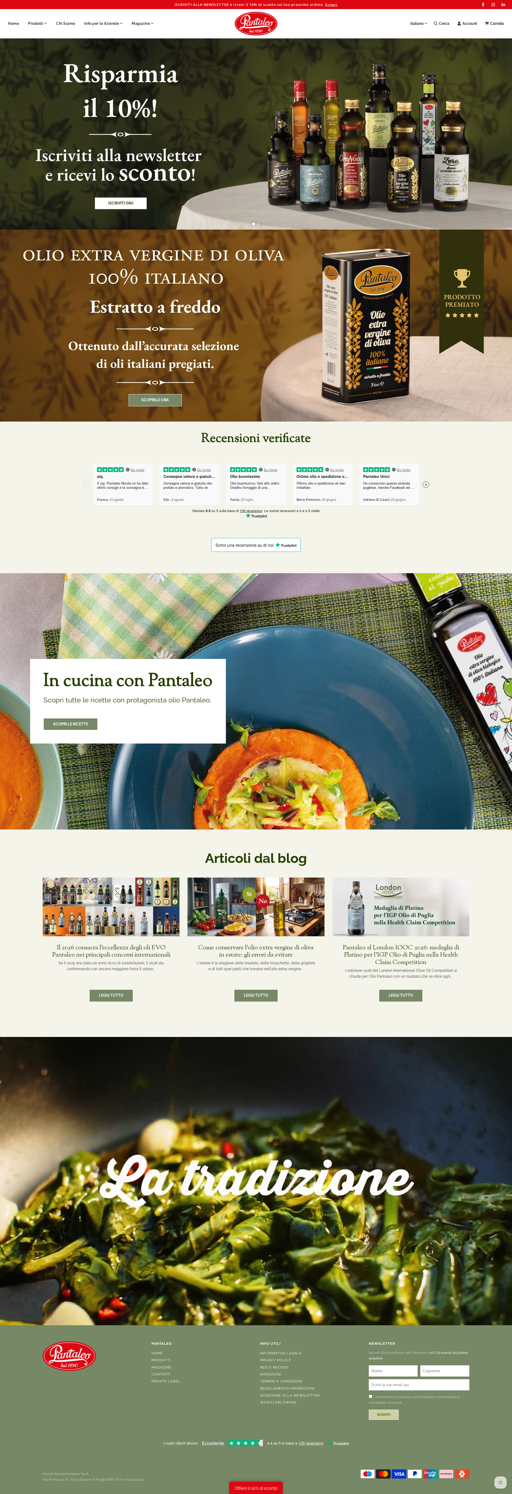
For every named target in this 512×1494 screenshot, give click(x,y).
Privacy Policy (275, 1360)
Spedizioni (270, 1374)
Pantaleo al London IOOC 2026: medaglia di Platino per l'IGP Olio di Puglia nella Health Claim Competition (401, 955)
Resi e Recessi (274, 1367)
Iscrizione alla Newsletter (290, 1395)
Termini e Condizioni (281, 1381)
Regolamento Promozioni (287, 1388)
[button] (253, 223)
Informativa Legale (281, 1353)
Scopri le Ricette (70, 724)
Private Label (166, 1381)
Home (13, 23)
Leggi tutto (111, 995)
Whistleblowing (278, 1402)
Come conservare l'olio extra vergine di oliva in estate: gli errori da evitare (256, 951)
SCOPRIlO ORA (155, 400)
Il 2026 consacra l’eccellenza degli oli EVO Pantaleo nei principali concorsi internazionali (111, 951)
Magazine (161, 1367)
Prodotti (161, 1360)
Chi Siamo (65, 23)
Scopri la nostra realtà (61, 171)
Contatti (160, 1374)
